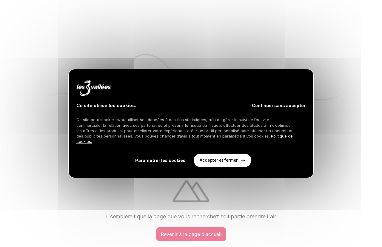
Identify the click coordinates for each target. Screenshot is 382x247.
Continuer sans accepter (279, 105)
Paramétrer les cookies (160, 160)
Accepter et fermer (219, 160)
